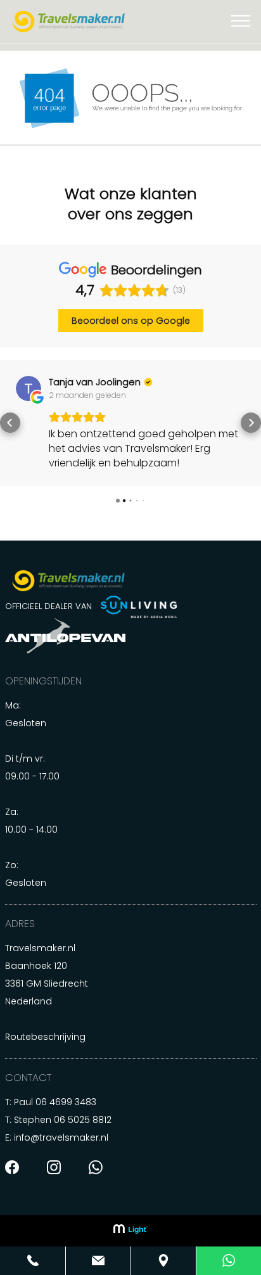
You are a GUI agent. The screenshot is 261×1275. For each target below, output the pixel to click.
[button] (10, 427)
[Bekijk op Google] (142, 388)
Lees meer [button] (187, 477)
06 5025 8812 (82, 1128)
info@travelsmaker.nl (61, 1146)
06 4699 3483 (65, 1111)
